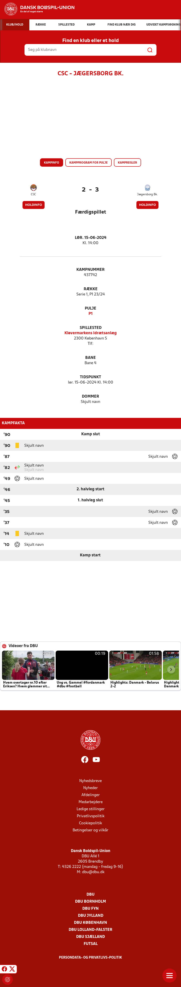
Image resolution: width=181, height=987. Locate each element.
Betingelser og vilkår (90, 830)
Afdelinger (90, 795)
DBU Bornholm (90, 902)
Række (91, 289)
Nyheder (90, 788)
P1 (91, 314)
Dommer (90, 396)
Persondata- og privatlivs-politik (90, 957)
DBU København (90, 923)
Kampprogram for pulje (88, 162)
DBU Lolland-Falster (90, 930)
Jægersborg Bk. (147, 194)
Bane (90, 358)
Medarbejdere (91, 802)
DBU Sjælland (90, 937)
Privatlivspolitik (90, 816)
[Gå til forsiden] (37, 9)
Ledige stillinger (91, 809)
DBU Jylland (90, 916)
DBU (90, 895)
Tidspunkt (90, 377)
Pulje (90, 308)
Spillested (91, 328)
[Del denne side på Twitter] (12, 969)
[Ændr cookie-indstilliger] (7, 979)
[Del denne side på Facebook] (4, 969)
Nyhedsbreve (90, 781)
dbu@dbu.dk (93, 872)
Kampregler (127, 162)
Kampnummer (90, 270)
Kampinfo (51, 162)
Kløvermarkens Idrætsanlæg (90, 333)
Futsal (91, 944)
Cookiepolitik (90, 823)
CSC (33, 194)
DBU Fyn (90, 909)
